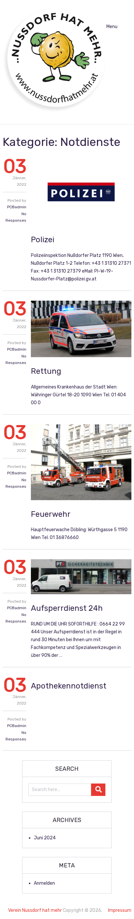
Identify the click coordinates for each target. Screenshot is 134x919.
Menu (111, 26)
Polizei (42, 239)
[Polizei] (81, 192)
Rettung (46, 371)
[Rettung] (81, 329)
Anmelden (44, 883)
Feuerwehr (51, 514)
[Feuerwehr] (81, 462)
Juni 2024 (45, 838)
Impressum (119, 910)
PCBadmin (16, 207)
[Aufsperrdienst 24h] (81, 576)
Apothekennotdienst (68, 685)
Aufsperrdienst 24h (67, 608)
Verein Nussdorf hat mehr (35, 910)
